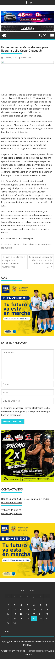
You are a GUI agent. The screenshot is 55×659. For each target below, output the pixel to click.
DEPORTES (8, 244)
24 (14, 618)
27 (34, 618)
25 (21, 618)
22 (46, 614)
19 (27, 614)
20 (34, 614)
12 (27, 609)
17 (14, 614)
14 (40, 609)
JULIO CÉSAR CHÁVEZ (25, 244)
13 (34, 609)
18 (21, 614)
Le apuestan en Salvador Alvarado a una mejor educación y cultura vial (41, 262)
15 (46, 609)
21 (40, 614)
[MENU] (52, 35)
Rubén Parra (26, 58)
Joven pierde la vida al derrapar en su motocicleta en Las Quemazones (14, 262)
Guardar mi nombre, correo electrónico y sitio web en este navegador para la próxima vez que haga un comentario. (25, 411)
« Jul (7, 631)
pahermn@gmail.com (11, 513)
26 (27, 618)
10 (14, 609)
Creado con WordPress (13, 650)
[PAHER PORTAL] (4, 35)
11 (21, 609)
